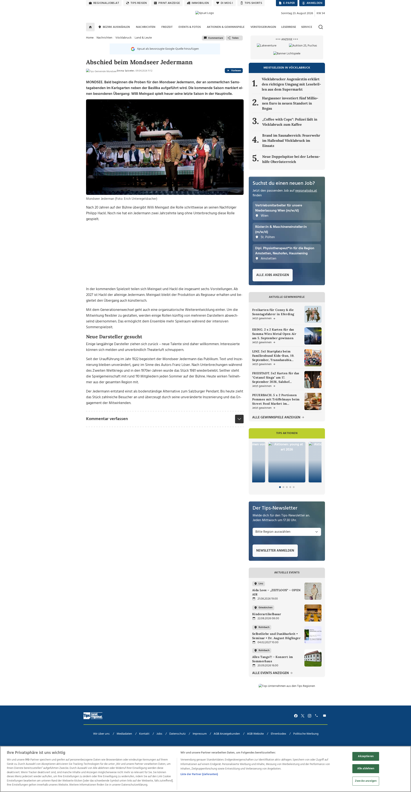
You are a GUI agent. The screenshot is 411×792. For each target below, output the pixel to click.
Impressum (200, 733)
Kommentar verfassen (107, 419)
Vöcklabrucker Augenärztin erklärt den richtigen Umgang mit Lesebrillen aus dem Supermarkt (291, 84)
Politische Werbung (306, 733)
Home (90, 37)
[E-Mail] (325, 715)
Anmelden (314, 3)
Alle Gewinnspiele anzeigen (276, 418)
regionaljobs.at (106, 3)
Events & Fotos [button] (190, 27)
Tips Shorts (253, 3)
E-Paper (289, 3)
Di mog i (227, 3)
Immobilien (200, 3)
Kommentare (215, 38)
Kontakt (144, 733)
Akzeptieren (365, 756)
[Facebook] (296, 715)
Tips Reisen (139, 3)
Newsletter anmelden (275, 550)
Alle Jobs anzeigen (272, 275)
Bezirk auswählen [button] (116, 27)
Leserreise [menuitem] (288, 27)
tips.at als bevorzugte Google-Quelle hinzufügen (168, 48)
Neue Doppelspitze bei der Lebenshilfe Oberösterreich (291, 159)
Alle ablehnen (365, 768)
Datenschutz (177, 733)
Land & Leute (143, 37)
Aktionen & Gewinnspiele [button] (225, 27)
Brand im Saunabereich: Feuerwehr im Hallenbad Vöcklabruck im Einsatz (291, 140)
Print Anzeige (169, 3)
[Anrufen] (317, 715)
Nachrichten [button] (145, 27)
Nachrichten (104, 37)
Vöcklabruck (123, 37)
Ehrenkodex (278, 733)
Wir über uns (101, 733)
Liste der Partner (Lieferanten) (199, 774)
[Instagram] (309, 715)
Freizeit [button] (167, 27)
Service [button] (306, 27)
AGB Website (255, 733)
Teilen (235, 38)
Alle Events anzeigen (271, 673)
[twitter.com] (302, 715)
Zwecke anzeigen (366, 781)
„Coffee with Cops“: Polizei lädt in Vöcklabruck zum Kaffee (289, 122)
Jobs (159, 733)
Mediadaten (124, 733)
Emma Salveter (125, 71)
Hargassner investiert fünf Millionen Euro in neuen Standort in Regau (290, 103)
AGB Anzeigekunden (227, 733)
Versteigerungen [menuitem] (263, 27)
